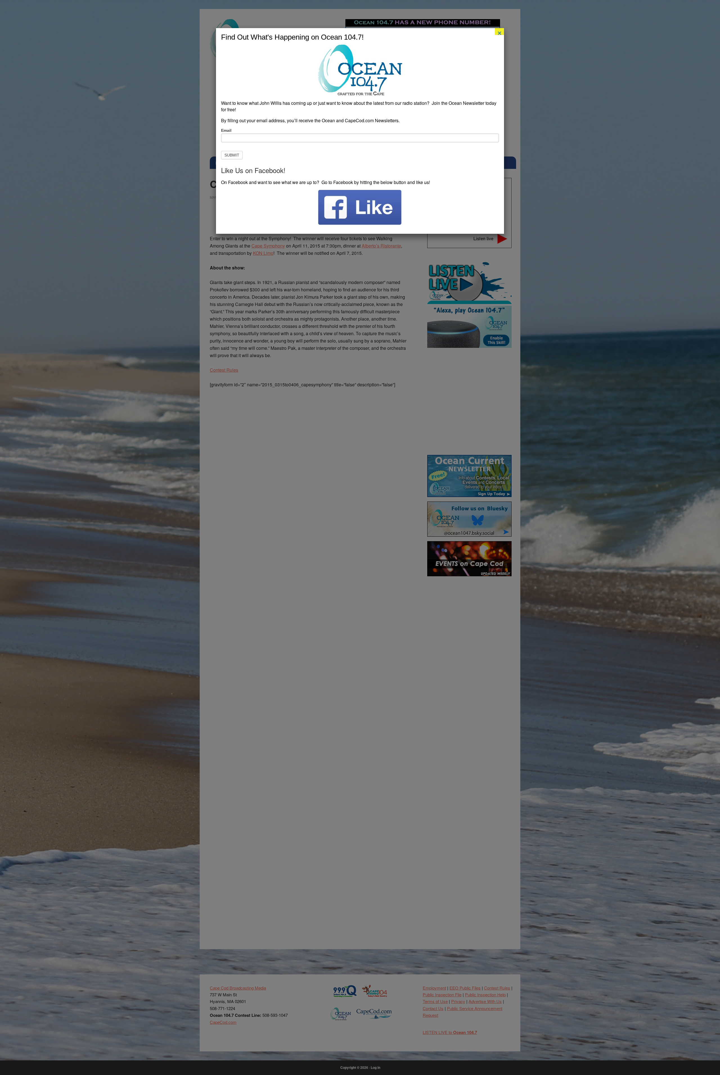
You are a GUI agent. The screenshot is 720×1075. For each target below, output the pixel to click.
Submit (231, 155)
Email (226, 130)
